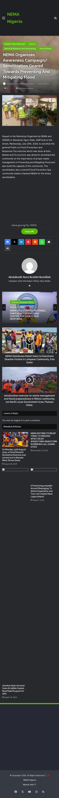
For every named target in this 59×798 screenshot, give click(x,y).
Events (32, 44)
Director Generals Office (22, 302)
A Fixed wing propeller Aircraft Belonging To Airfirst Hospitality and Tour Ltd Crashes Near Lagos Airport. (42, 491)
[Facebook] (7, 242)
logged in (18, 420)
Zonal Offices (45, 48)
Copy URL (29, 231)
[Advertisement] (37, 15)
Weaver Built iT (29, 784)
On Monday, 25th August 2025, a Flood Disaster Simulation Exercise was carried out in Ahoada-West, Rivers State (14, 455)
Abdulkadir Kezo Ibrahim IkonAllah (20, 84)
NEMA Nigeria (29, 780)
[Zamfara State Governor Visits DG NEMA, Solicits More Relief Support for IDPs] (15, 575)
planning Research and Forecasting (20, 48)
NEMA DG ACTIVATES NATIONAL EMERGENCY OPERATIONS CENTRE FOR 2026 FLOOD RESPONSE (28, 314)
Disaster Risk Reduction (14, 44)
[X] (14, 242)
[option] (29, 307)
